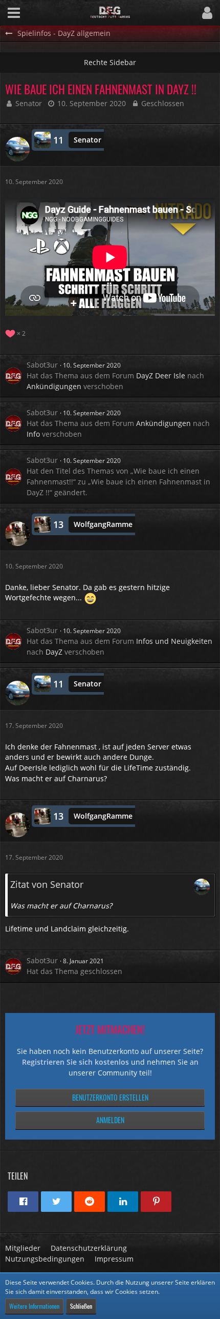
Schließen (81, 1306)
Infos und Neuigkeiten (174, 641)
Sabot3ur (42, 365)
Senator (28, 103)
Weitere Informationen (34, 1306)
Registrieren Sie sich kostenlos (75, 1062)
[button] (14, 13)
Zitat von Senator (46, 884)
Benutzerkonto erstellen (110, 1097)
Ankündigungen (54, 386)
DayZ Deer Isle (160, 375)
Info (33, 434)
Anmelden (110, 1119)
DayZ (54, 652)
